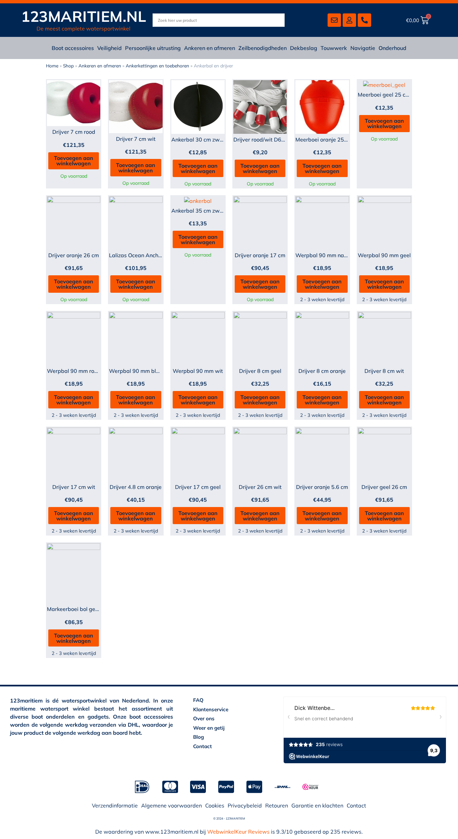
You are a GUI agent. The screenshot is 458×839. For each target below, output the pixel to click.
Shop (68, 65)
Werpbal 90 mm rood (74, 371)
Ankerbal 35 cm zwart (199, 210)
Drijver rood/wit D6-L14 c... (267, 139)
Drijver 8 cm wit (384, 371)
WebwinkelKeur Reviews (238, 831)
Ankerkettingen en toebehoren (157, 65)
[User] (349, 20)
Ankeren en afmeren (209, 48)
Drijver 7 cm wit (136, 138)
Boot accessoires (73, 48)
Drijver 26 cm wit (260, 487)
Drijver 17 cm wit (73, 487)
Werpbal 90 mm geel (384, 255)
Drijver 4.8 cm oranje (136, 487)
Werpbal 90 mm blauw (138, 371)
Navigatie (362, 48)
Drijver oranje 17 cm (260, 255)
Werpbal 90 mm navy (322, 255)
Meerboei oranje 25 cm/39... (330, 139)
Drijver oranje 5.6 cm (322, 487)
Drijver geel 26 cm (384, 487)
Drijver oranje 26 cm (73, 255)
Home (52, 65)
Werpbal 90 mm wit (198, 371)
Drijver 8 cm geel (260, 371)
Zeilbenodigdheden (262, 48)
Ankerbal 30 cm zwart (199, 139)
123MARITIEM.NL (83, 16)
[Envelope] (334, 20)
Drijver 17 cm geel (198, 487)
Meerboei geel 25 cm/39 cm (392, 94)
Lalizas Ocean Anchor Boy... (143, 255)
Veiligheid (109, 48)
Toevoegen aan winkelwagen (73, 161)
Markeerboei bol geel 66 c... (81, 609)
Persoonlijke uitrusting (153, 48)
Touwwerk (334, 48)
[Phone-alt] (364, 20)
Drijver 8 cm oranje (322, 371)
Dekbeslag (303, 48)
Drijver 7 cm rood (73, 131)
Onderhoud (392, 48)
